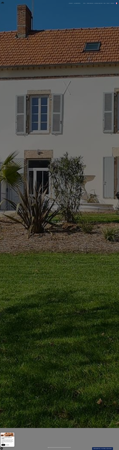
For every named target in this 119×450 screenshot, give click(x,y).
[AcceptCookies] (1, 448)
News (105, 3)
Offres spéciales (90, 3)
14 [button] (60, 447)
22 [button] (67, 447)
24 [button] (69, 447)
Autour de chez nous (98, 3)
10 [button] (56, 447)
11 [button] (57, 447)
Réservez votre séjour (103, 448)
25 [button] (70, 447)
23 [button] (68, 447)
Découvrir (59, 228)
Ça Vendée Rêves (77, 3)
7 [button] (53, 447)
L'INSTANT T (71, 3)
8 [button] (54, 447)
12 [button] (58, 447)
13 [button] (59, 447)
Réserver (112, 3)
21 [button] (66, 447)
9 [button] (55, 447)
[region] (7, 440)
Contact (108, 3)
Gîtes (84, 3)
